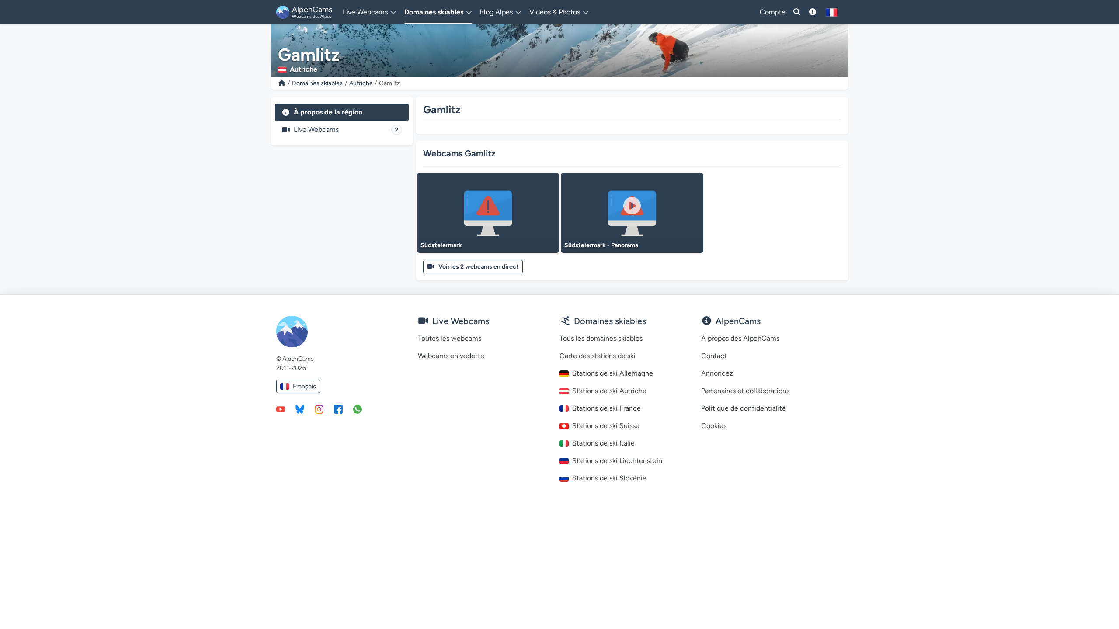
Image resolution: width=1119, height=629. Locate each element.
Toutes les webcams (449, 338)
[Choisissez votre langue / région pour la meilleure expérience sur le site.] (831, 12)
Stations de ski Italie (603, 443)
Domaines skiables (317, 83)
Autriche (361, 83)
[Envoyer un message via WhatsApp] (357, 409)
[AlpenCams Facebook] (338, 409)
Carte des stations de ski (598, 356)
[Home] (282, 83)
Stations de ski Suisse (605, 426)
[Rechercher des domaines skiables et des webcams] (797, 12)
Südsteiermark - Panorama (601, 245)
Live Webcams (346, 129)
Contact (714, 356)
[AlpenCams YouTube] (280, 409)
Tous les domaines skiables (601, 338)
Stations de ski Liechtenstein (617, 460)
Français (304, 386)
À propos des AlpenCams (740, 338)
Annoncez (717, 373)
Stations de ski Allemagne (612, 373)
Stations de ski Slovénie (609, 478)
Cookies (713, 426)
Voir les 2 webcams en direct (478, 266)
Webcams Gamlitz (459, 153)
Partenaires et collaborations (745, 391)
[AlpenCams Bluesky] (299, 409)
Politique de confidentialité (743, 408)
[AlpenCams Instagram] (319, 409)
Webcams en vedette (451, 356)
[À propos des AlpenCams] (812, 12)
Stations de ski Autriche (609, 391)
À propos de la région (328, 112)
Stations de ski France (606, 408)
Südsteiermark (441, 245)
